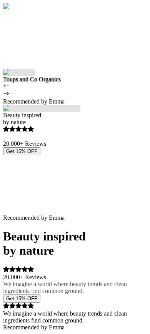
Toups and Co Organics (32, 79)
